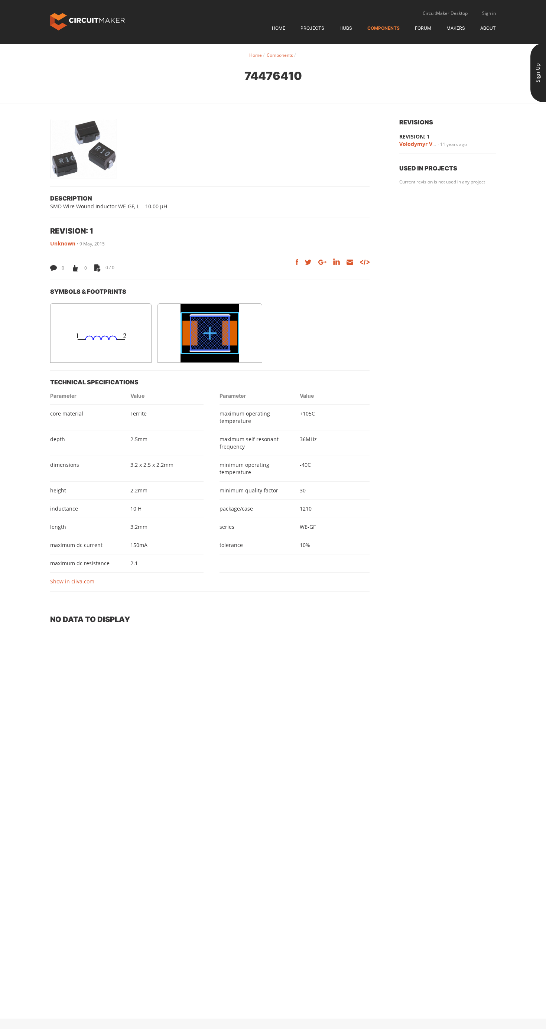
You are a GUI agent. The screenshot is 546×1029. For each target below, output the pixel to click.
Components (383, 28)
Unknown (62, 243)
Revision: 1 (414, 136)
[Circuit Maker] (87, 21)
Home (278, 28)
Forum (423, 28)
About (488, 28)
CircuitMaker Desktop (445, 13)
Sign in (489, 13)
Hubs (345, 28)
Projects (312, 28)
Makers (455, 28)
